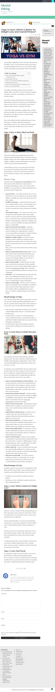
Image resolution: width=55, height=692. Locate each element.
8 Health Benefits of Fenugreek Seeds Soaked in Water (44, 24)
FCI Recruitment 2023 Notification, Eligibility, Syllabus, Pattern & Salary (48, 93)
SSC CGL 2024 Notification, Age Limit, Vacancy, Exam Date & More (48, 59)
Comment (4, 593)
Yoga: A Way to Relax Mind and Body (15, 75)
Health (14, 34)
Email (2, 618)
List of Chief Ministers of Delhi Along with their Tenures (48, 123)
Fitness (11, 34)
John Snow (13, 575)
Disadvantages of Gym (12, 82)
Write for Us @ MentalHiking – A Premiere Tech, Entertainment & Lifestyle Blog (20, 661)
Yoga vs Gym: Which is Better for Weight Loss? (17, 84)
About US (18, 650)
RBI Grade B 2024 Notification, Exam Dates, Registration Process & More (48, 102)
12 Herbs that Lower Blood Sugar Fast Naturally (15, 24)
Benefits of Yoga (11, 77)
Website (3, 625)
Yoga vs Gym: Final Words (12, 86)
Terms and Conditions (19, 655)
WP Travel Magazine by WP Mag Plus (34, 690)
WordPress (21, 690)
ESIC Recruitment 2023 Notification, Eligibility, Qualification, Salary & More (47, 82)
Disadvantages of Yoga (12, 79)
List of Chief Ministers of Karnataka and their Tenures (48, 117)
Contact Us (19, 653)
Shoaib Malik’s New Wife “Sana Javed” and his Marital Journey (48, 51)
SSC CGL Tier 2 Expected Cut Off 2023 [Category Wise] (48, 111)
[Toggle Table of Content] (27, 73)
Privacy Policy (19, 651)
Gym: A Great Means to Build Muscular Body (17, 80)
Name (3, 612)
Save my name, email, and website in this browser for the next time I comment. (18, 633)
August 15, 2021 (5, 34)
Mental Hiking (5, 7)
